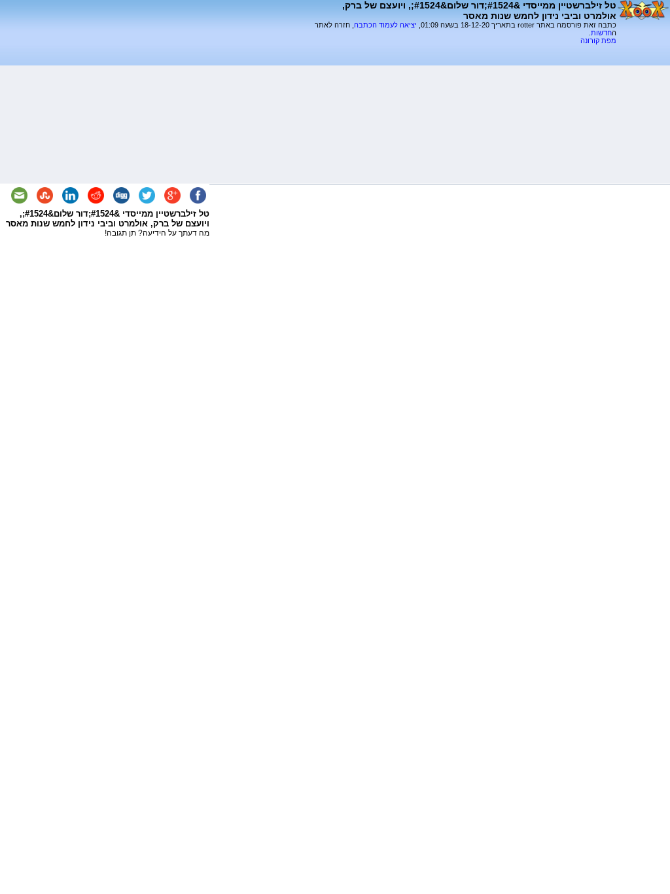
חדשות (601, 33)
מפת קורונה (598, 41)
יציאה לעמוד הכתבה (385, 25)
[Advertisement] (463, 49)
